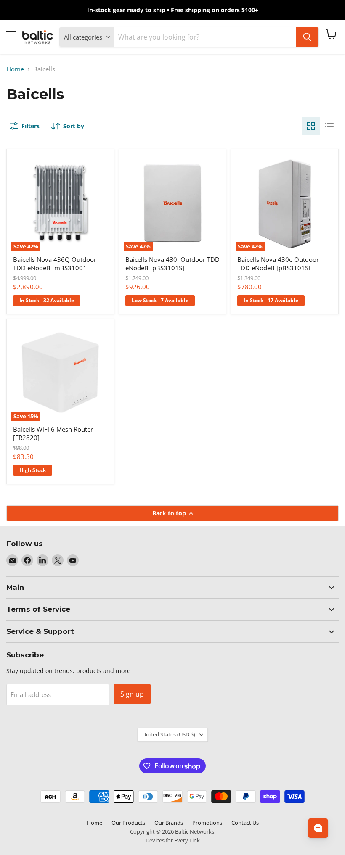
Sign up (132, 694)
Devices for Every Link (173, 840)
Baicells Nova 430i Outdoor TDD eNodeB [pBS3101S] (172, 263)
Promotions (207, 822)
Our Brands (168, 822)
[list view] (329, 126)
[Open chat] (318, 828)
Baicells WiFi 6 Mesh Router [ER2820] (53, 433)
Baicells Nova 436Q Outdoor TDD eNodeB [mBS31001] (54, 263)
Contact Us (245, 822)
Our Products (128, 822)
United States (168, 734)
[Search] (307, 37)
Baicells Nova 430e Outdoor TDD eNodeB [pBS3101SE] (278, 263)
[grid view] (311, 126)
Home (15, 69)
